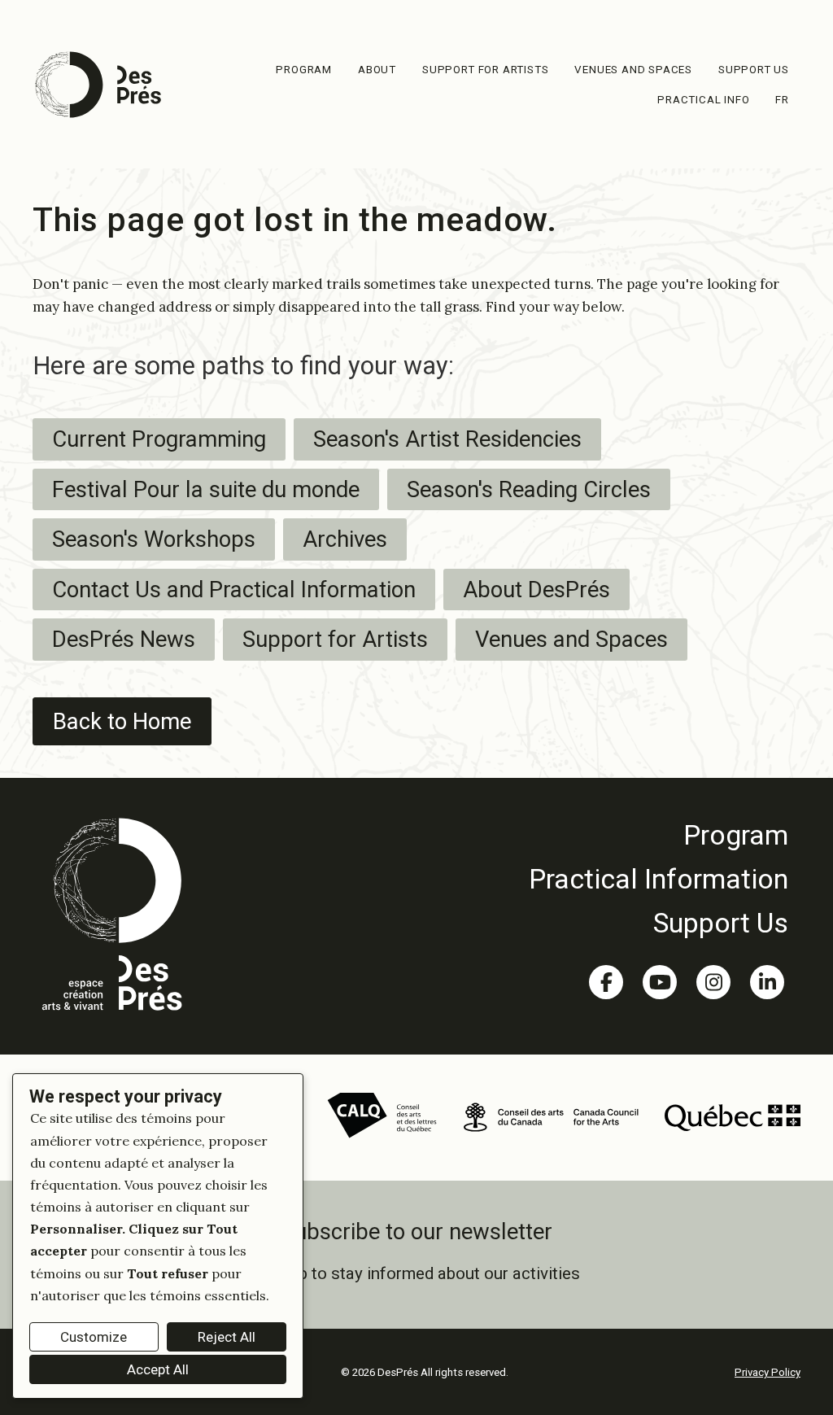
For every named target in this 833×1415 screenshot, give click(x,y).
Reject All (226, 1337)
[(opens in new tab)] (381, 1116)
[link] (658, 835)
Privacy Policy (767, 1372)
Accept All (158, 1369)
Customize (93, 1337)
